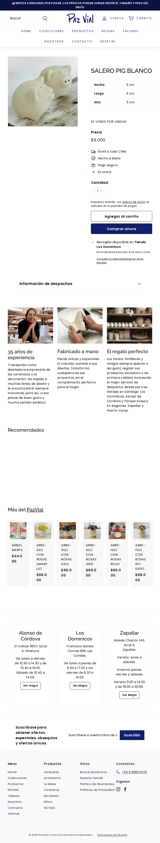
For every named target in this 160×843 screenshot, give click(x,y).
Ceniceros (52, 790)
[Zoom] (43, 91)
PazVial (35, 510)
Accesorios (52, 778)
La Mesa (50, 784)
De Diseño (51, 796)
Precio (96, 132)
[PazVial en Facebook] (125, 789)
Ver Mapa (80, 686)
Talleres (131, 31)
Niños (48, 802)
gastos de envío (133, 202)
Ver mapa (30, 686)
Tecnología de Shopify (112, 835)
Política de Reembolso (97, 784)
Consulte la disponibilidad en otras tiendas (120, 260)
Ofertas (108, 41)
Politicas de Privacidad (97, 790)
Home (26, 31)
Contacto (82, 41)
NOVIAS (108, 31)
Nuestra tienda (91, 778)
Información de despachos (46, 283)
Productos (83, 31)
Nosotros (54, 41)
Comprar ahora (121, 228)
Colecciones (51, 31)
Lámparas (51, 772)
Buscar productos (93, 772)
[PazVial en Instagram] (118, 789)
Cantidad (99, 182)
